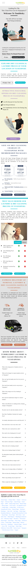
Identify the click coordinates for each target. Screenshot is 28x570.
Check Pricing (13, 138)
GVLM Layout (20, 507)
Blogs (18, 547)
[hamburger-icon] (3, 3)
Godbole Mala (13, 507)
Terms (13, 547)
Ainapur (18, 499)
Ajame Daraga (17, 501)
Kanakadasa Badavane (6, 513)
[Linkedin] (21, 543)
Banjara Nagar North (14, 503)
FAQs (8, 547)
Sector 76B (4, 526)
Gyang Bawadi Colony (6, 509)
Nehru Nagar (18, 520)
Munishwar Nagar (8, 518)
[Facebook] (6, 543)
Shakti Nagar (19, 526)
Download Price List (18, 57)
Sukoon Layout (17, 528)
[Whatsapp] (10, 543)
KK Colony (18, 514)
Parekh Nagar (9, 522)
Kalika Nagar (22, 511)
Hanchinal (22, 509)
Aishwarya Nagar (9, 501)
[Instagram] (13, 543)
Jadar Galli (9, 511)
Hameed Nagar (15, 509)
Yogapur (16, 529)
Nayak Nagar (4, 520)
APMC (6, 503)
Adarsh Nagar (4, 499)
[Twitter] (17, 543)
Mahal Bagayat (11, 516)
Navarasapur (22, 518)
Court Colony (12, 505)
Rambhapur (10, 524)
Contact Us (24, 547)
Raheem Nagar (16, 522)
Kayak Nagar (5, 514)
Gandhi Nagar (5, 507)
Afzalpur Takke (11, 499)
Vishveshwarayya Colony (7, 529)
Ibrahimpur (3, 511)
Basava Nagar (5, 505)
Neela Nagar (11, 520)
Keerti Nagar (12, 514)
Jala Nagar (15, 511)
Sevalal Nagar (11, 526)
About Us (3, 547)
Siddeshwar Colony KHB (6, 528)
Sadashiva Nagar (18, 524)
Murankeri (16, 518)
